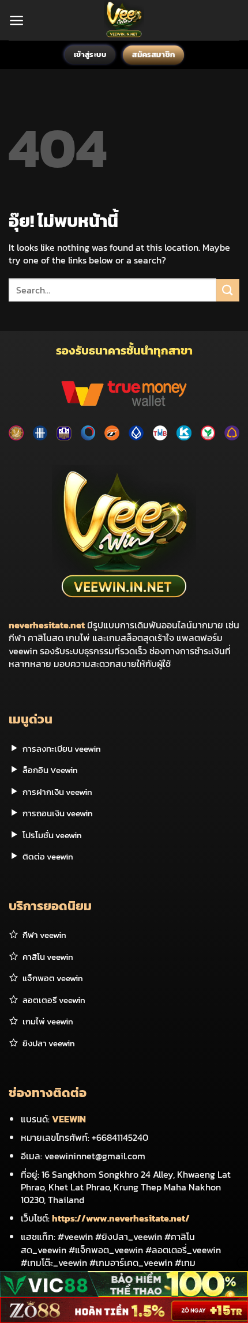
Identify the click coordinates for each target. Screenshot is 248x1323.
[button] (16, 20)
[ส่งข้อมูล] (227, 290)
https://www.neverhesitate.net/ (121, 1218)
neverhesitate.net (47, 625)
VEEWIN (69, 1119)
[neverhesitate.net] (124, 20)
